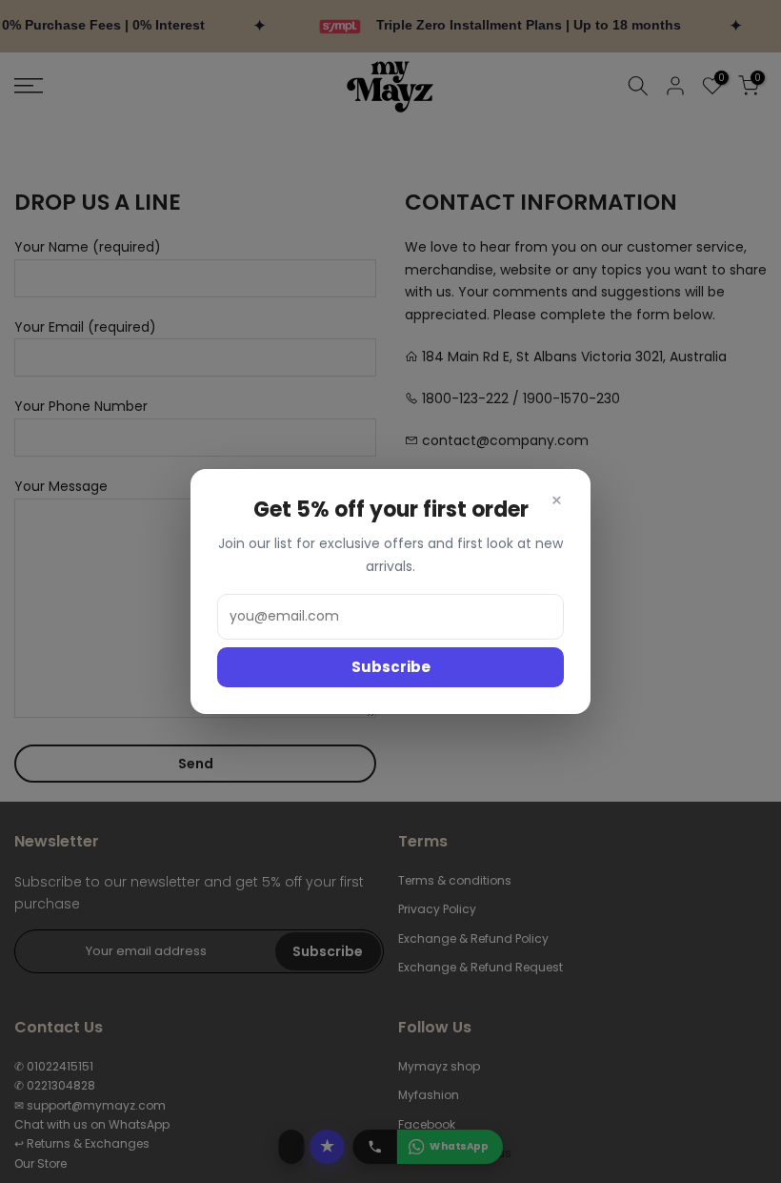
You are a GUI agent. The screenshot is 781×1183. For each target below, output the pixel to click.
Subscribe (391, 667)
